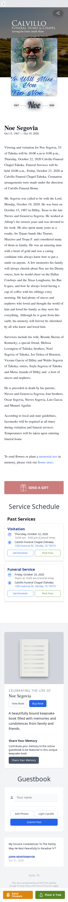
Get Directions (20, 553)
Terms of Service (44, 885)
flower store (45, 462)
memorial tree (48, 456)
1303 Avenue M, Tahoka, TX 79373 (35, 545)
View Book (18, 703)
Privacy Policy (24, 885)
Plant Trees (47, 553)
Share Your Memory (24, 760)
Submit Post (34, 822)
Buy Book (37, 703)
